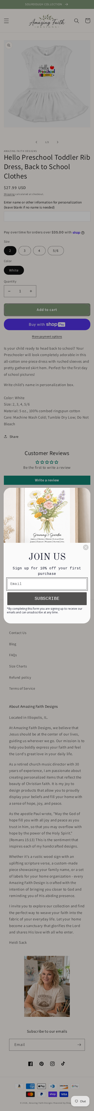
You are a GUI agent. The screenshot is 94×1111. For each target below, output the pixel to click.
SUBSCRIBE (47, 598)
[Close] (86, 547)
